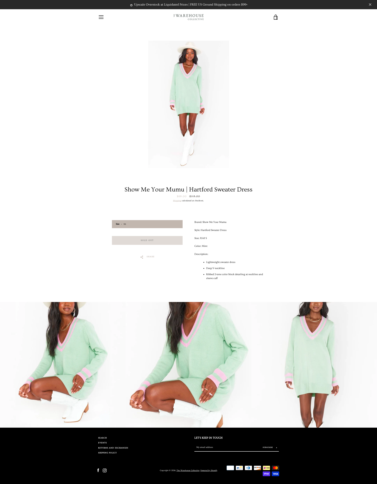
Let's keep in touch (208, 437)
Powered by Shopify (208, 470)
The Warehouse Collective (188, 470)
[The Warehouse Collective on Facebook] (98, 470)
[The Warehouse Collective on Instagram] (105, 470)
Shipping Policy (107, 453)
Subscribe (268, 447)
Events (102, 443)
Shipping (177, 200)
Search (102, 438)
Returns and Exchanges (113, 448)
